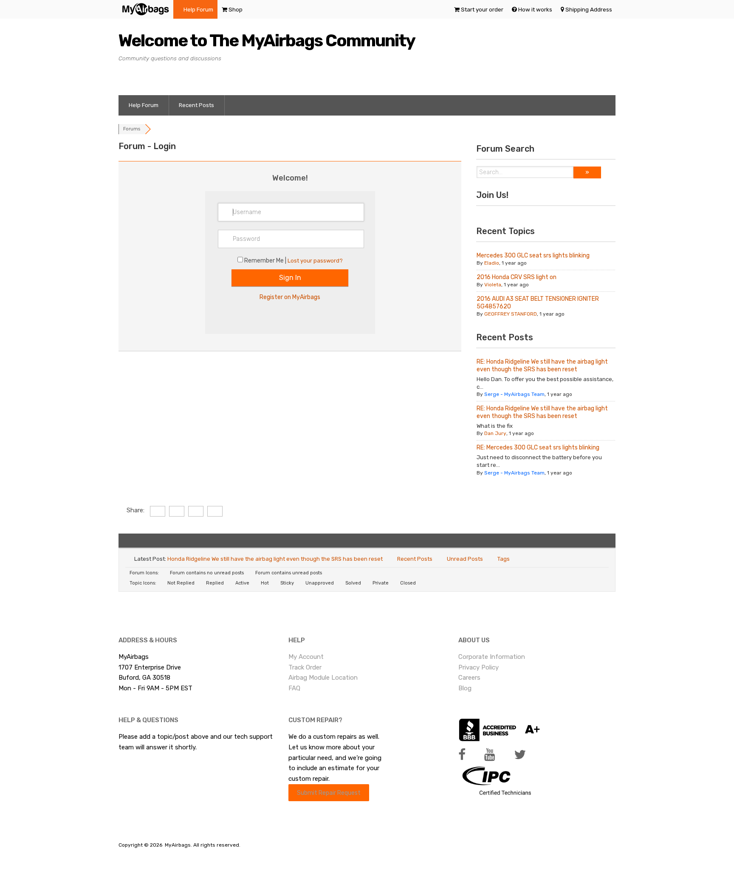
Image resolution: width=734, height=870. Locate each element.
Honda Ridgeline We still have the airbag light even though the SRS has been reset (275, 559)
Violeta (492, 285)
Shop (236, 9)
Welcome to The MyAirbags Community (267, 41)
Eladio (491, 263)
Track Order (305, 667)
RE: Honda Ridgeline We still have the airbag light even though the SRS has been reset (542, 365)
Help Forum (198, 9)
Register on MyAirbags (290, 297)
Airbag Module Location (323, 677)
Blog (464, 688)
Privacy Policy (478, 667)
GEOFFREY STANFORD (510, 314)
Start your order (482, 9)
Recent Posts (196, 105)
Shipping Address (588, 9)
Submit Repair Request (329, 792)
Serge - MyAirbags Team (514, 394)
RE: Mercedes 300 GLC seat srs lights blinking (538, 447)
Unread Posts (465, 559)
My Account (306, 657)
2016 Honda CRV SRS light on (516, 277)
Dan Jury (495, 433)
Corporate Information (491, 657)
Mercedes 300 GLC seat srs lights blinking (533, 255)
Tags (503, 559)
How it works (535, 9)
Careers (469, 677)
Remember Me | (266, 260)
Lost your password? (315, 260)
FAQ (294, 688)
